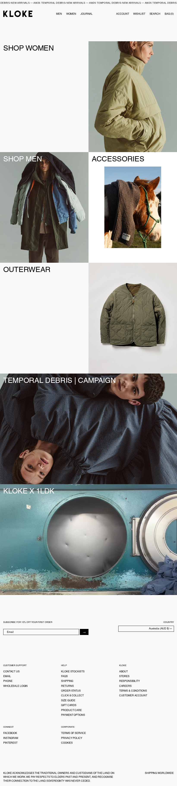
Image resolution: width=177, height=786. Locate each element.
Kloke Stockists (72, 671)
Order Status (71, 690)
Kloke (18, 13)
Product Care (71, 710)
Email (7, 676)
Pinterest (10, 742)
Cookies (67, 742)
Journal (87, 13)
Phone (7, 681)
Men (59, 13)
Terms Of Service (73, 733)
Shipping (67, 681)
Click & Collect (72, 695)
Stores (124, 676)
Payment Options (73, 714)
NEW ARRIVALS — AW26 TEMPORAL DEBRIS (45, 3)
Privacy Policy (71, 738)
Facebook (10, 733)
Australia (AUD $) (159, 628)
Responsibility (129, 681)
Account (122, 13)
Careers (125, 685)
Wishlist (139, 13)
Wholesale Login (15, 685)
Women (71, 13)
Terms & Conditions (133, 690)
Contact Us (11, 671)
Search (155, 13)
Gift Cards (68, 705)
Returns (67, 685)
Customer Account (133, 695)
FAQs (64, 676)
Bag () (169, 13)
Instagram (10, 738)
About (123, 671)
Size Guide (68, 700)
